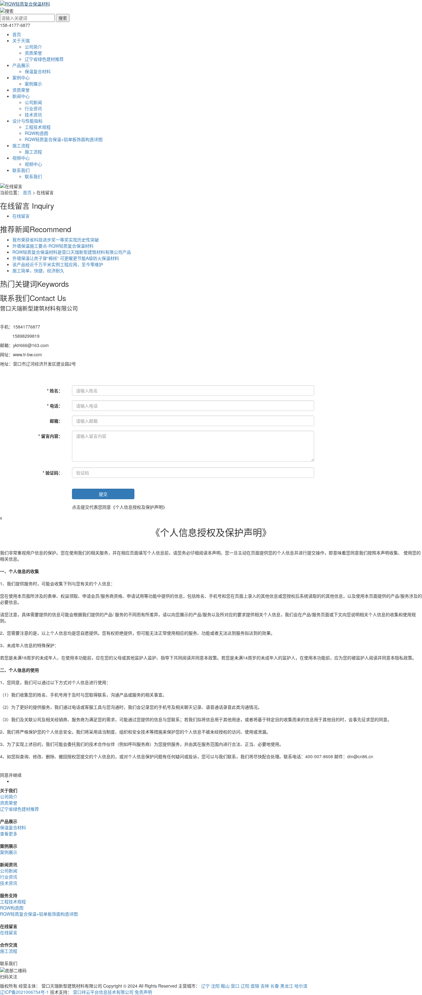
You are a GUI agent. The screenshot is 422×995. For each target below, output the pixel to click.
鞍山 (225, 986)
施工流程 (21, 145)
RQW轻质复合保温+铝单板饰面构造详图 (64, 139)
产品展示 (21, 65)
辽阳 (245, 986)
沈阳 (215, 986)
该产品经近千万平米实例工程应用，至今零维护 (57, 264)
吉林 (264, 986)
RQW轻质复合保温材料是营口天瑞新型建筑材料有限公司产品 (71, 252)
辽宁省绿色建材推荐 (44, 59)
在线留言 (21, 216)
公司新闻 (33, 102)
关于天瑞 (21, 40)
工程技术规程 (38, 127)
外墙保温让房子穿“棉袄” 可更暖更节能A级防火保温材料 (65, 258)
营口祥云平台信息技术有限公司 (103, 992)
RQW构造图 (36, 133)
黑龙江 (286, 986)
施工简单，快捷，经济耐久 (38, 270)
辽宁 (205, 986)
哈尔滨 (300, 986)
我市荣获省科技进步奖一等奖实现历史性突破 (55, 239)
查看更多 (8, 833)
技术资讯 (33, 114)
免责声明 (143, 992)
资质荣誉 (33, 53)
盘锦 (255, 986)
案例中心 (21, 77)
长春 (274, 986)
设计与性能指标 (27, 121)
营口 (235, 986)
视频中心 (21, 158)
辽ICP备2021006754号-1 (24, 992)
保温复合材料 (38, 71)
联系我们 (21, 170)
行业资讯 (33, 108)
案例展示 (33, 84)
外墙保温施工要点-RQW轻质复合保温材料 (53, 246)
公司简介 (33, 47)
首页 (16, 34)
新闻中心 (21, 96)
